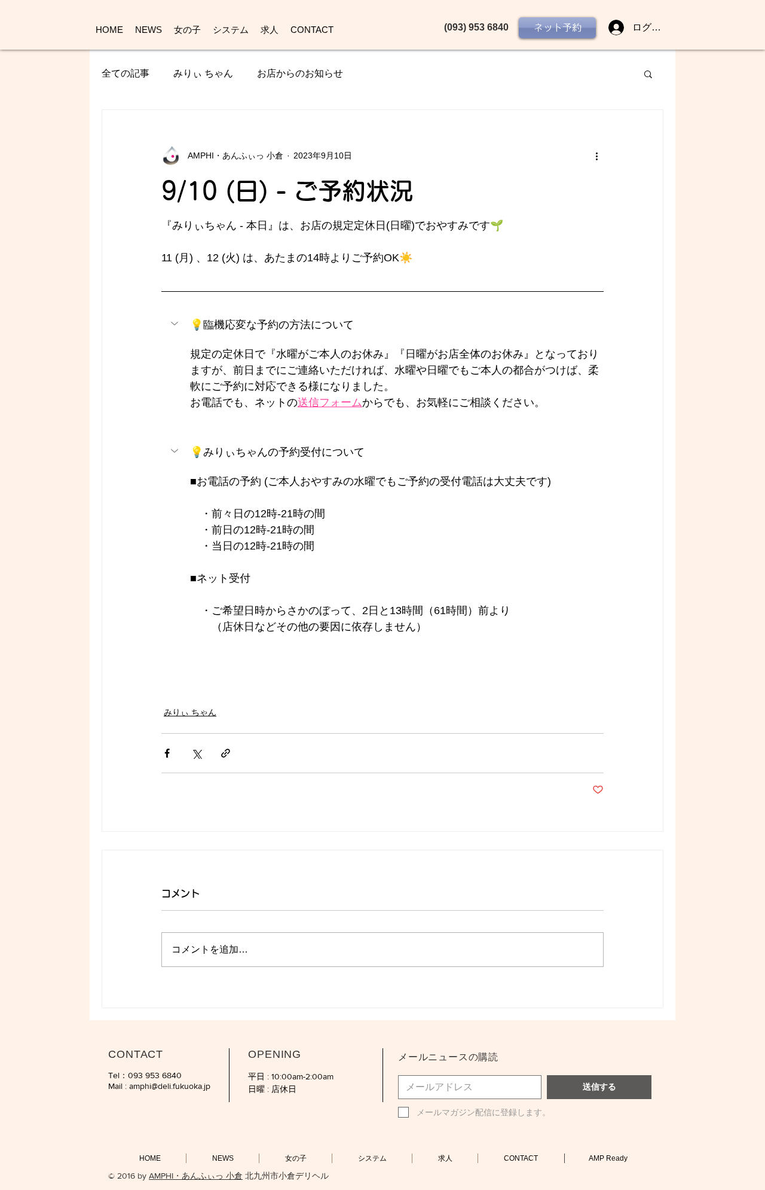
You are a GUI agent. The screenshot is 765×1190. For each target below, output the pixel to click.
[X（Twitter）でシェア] (196, 753)
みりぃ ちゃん (203, 73)
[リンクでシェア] (225, 753)
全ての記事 (125, 73)
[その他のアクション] (596, 155)
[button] (648, 73)
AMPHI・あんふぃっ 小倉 (196, 1175)
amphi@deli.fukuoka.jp (169, 1086)
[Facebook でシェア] (167, 753)
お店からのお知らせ (300, 73)
